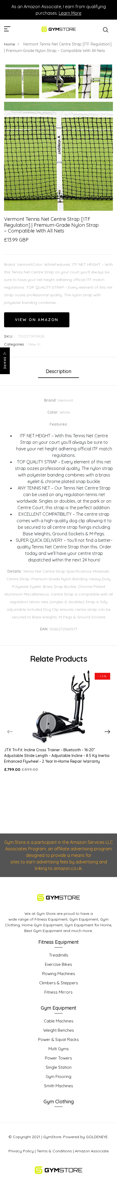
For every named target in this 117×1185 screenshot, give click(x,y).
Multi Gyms (58, 1048)
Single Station (59, 1067)
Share (5, 363)
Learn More (70, 13)
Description (58, 371)
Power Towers (58, 1058)
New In (34, 344)
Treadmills (58, 955)
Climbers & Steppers (58, 982)
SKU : (9, 336)
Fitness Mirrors (58, 992)
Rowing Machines (58, 973)
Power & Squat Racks (58, 1039)
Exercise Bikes (58, 964)
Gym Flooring (58, 1076)
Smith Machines (58, 1085)
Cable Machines (58, 1021)
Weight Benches (58, 1030)
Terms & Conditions (54, 1151)
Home (9, 44)
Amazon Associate (92, 1151)
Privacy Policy (21, 1151)
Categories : (15, 344)
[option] (22, 82)
